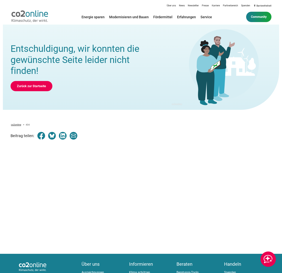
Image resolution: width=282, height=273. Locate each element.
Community (259, 17)
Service (206, 17)
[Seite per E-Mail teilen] (73, 136)
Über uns (171, 5)
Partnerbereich (230, 5)
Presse (205, 5)
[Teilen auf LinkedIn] (63, 136)
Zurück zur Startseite (31, 86)
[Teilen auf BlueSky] (52, 136)
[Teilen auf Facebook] (41, 136)
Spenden (245, 5)
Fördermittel (162, 17)
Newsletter (193, 5)
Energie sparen (93, 17)
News (182, 5)
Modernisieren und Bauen (129, 17)
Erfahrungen (186, 17)
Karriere (216, 5)
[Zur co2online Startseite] (29, 17)
